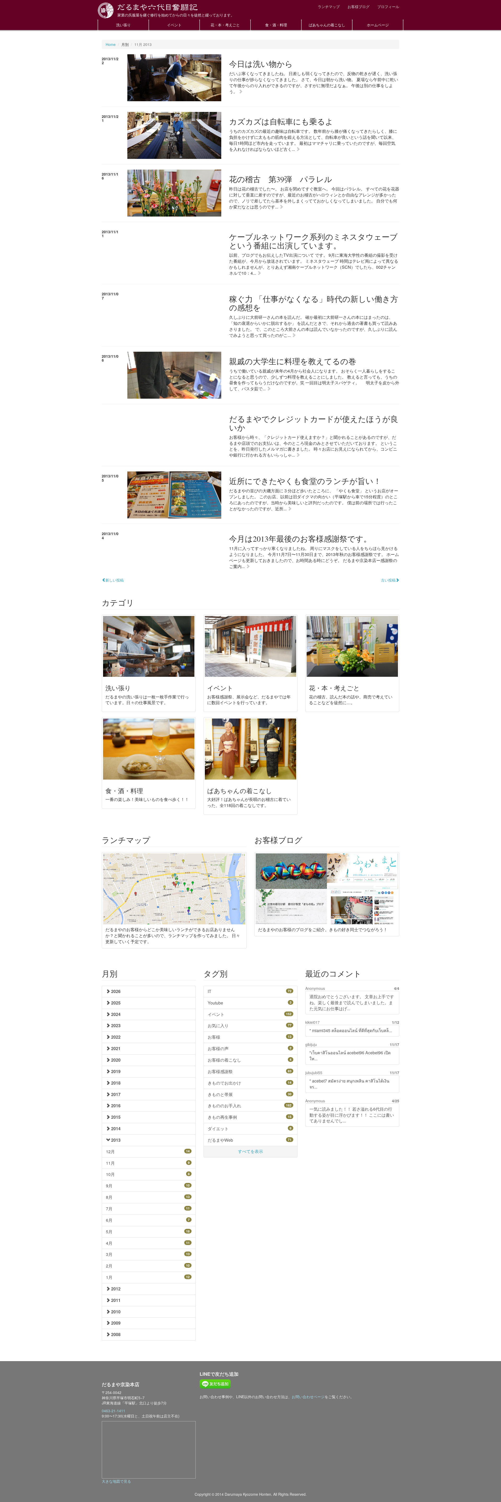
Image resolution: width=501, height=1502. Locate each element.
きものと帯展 (249, 1094)
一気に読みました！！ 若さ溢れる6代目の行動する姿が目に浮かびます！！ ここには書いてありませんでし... (351, 1115)
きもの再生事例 (249, 1117)
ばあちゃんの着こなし (327, 24)
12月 (148, 1151)
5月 (148, 1232)
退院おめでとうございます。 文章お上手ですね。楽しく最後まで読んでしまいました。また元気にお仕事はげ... (351, 1003)
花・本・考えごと (225, 24)
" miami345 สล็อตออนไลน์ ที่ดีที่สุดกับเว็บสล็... (350, 1030)
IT (249, 991)
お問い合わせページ (308, 1396)
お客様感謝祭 (249, 1071)
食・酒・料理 (276, 24)
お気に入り (249, 1025)
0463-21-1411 (113, 1410)
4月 (148, 1243)
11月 (148, 1163)
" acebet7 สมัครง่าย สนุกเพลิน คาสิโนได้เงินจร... (349, 1084)
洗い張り (123, 24)
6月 (148, 1220)
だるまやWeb (249, 1140)
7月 (148, 1209)
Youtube (249, 1003)
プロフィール (388, 6)
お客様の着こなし (249, 1060)
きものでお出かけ (249, 1083)
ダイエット (249, 1129)
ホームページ (378, 24)
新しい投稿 (114, 580)
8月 (148, 1197)
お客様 (249, 1037)
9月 (148, 1186)
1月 (148, 1277)
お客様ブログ (358, 6)
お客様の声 (249, 1048)
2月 (148, 1266)
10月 (148, 1174)
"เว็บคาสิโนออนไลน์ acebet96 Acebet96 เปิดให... (350, 1056)
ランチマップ (329, 6)
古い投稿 (388, 580)
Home (111, 44)
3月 (148, 1254)
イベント (174, 24)
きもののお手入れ (249, 1106)
